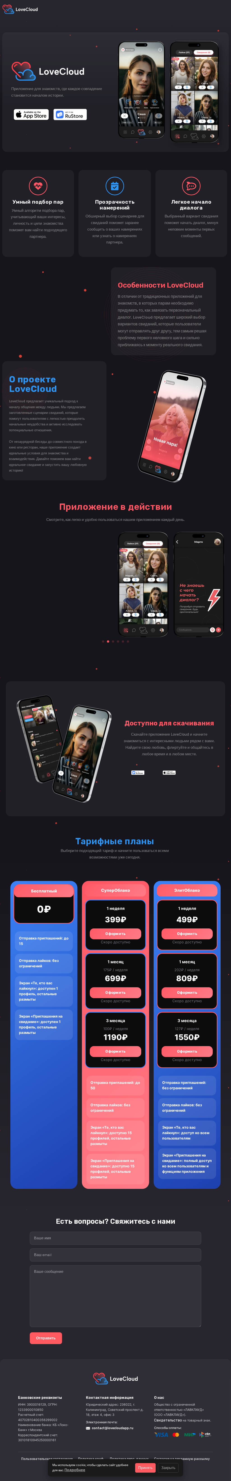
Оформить (115, 934)
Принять (145, 1468)
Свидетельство (168, 1420)
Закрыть (168, 1468)
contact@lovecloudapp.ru (112, 1428)
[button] (103, 641)
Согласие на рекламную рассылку (182, 1459)
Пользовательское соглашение (47, 1459)
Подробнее (75, 1470)
